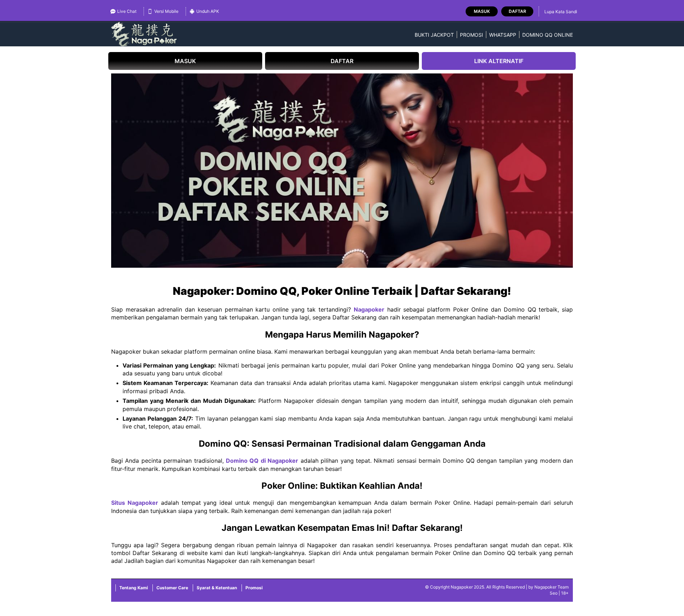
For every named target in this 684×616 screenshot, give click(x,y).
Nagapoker (369, 309)
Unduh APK (207, 11)
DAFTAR (342, 61)
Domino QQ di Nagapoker (262, 460)
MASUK (185, 61)
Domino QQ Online (547, 35)
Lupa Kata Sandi (560, 11)
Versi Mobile (166, 11)
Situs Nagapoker (134, 502)
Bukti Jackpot (434, 35)
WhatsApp (502, 35)
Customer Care (172, 587)
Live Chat (126, 11)
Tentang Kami (133, 587)
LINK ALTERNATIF (498, 61)
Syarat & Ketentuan (217, 587)
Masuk (482, 11)
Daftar (517, 11)
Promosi (471, 35)
